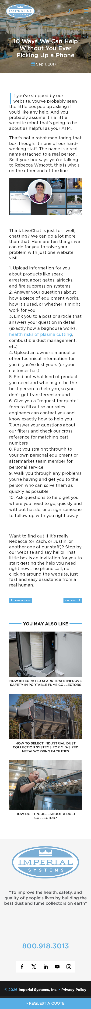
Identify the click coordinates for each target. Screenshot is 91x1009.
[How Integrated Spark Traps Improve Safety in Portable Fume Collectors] (45, 676)
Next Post (72, 600)
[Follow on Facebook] (22, 967)
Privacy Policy (73, 990)
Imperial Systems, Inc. (38, 990)
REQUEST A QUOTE (46, 1004)
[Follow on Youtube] (57, 967)
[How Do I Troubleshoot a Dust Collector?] (45, 809)
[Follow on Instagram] (69, 967)
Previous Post (20, 600)
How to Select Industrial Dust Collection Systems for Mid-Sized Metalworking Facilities (45, 747)
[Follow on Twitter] (34, 967)
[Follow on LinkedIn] (45, 967)
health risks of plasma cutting (40, 335)
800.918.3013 (45, 946)
